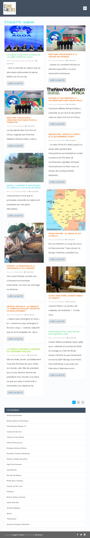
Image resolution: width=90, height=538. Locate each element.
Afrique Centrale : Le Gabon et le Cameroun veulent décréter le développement (23, 308)
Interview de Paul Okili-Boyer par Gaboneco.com (64, 333)
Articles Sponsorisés (14, 415)
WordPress (39, 535)
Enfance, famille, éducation (17, 459)
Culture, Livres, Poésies (15, 437)
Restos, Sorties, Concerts (16, 497)
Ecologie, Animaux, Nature (17, 448)
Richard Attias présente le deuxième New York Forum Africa (65, 99)
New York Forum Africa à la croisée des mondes (63, 55)
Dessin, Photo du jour (14, 443)
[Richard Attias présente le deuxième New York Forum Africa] (66, 91)
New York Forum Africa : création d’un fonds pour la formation (22, 120)
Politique (10, 492)
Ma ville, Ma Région (21, 191)
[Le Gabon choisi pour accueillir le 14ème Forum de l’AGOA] (24, 38)
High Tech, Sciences (14, 464)
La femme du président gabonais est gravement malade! (23, 350)
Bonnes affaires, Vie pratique (17, 421)
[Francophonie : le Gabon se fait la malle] (66, 209)
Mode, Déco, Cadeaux (15, 481)
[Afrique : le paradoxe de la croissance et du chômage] (24, 243)
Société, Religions (20, 355)
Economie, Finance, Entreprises (24, 61)
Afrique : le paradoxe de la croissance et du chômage (21, 267)
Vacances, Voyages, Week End (18, 524)
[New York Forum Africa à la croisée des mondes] (66, 38)
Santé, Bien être (13, 502)
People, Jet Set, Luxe (14, 486)
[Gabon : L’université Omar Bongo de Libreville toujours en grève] (24, 167)
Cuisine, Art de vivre (14, 432)
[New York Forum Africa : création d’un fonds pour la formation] (24, 102)
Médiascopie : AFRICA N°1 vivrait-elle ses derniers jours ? (65, 135)
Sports (9, 513)
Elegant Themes (18, 535)
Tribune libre (61, 338)
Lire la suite (15, 83)
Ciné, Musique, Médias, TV (16, 426)
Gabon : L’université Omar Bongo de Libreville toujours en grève (24, 186)
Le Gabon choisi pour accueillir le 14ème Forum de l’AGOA (23, 56)
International (19, 126)
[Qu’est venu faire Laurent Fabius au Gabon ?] (66, 279)
